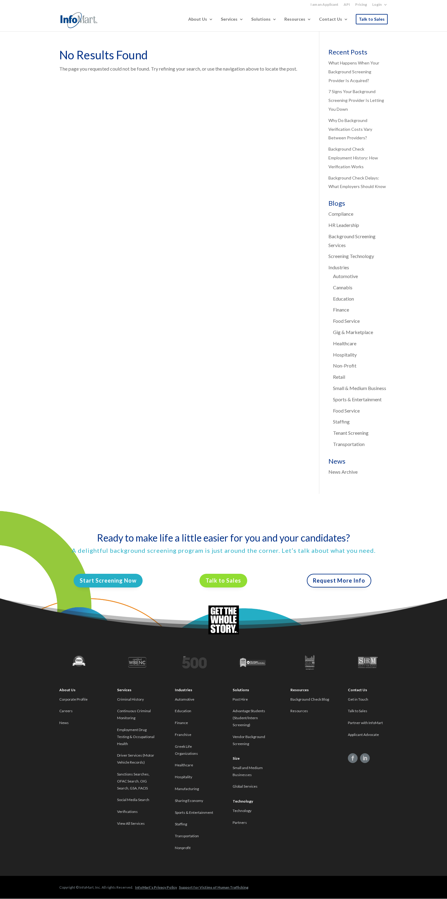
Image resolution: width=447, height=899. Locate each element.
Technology (242, 810)
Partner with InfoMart (365, 722)
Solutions (261, 19)
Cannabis (342, 287)
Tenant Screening (351, 433)
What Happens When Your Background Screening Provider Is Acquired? (353, 71)
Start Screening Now (108, 580)
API (347, 5)
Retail (339, 377)
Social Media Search (133, 799)
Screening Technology (351, 256)
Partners (240, 822)
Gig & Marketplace (353, 332)
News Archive (343, 472)
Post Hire (240, 699)
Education (343, 298)
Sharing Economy (189, 800)
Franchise (183, 734)
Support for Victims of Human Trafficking (213, 887)
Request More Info (339, 580)
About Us (197, 19)
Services (229, 19)
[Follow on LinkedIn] (365, 758)
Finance (341, 309)
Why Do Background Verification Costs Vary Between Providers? (350, 129)
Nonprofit (183, 847)
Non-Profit (344, 365)
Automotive (345, 276)
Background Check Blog (309, 699)
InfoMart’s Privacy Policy (156, 887)
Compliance (340, 214)
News (64, 722)
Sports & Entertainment (357, 399)
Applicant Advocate (363, 734)
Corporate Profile (73, 699)
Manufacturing (187, 788)
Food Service (346, 321)
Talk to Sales (372, 19)
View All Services (131, 823)
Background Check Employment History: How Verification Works (353, 157)
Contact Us (330, 19)
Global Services (245, 786)
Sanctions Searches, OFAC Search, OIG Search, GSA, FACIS (133, 781)
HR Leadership (343, 225)
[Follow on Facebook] (353, 758)
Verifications (127, 811)
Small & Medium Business (359, 388)
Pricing (361, 5)
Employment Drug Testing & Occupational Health (135, 736)
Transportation (349, 444)
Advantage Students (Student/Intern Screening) (249, 718)
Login (377, 5)
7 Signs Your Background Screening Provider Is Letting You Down (356, 100)
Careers (66, 711)
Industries (338, 267)
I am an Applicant (324, 5)
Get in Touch (358, 699)
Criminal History (130, 699)
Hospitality (345, 354)
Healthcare (344, 343)
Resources (294, 19)
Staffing (341, 421)
